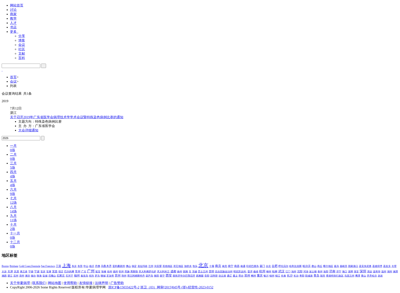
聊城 (103, 275)
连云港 (222, 275)
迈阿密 (214, 275)
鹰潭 (357, 275)
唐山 (313, 266)
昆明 (211, 271)
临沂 (91, 266)
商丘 (319, 266)
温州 (383, 271)
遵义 (235, 275)
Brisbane (14, 266)
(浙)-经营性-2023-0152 (197, 287)
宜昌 (55, 271)
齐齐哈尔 (372, 275)
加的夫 (188, 266)
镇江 (277, 275)
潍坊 (27, 275)
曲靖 (255, 271)
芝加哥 (110, 275)
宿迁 (60, 271)
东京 (74, 266)
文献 (21, 53)
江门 (287, 271)
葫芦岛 (149, 275)
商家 (13, 14)
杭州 (262, 271)
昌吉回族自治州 (223, 271)
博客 (21, 40)
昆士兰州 (203, 271)
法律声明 (101, 283)
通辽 (229, 275)
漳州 (21, 275)
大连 (4, 271)
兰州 (150, 266)
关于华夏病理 (20, 283)
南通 (242, 266)
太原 (16, 271)
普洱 (250, 271)
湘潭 (395, 271)
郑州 (247, 275)
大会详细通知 (28, 130)
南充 (224, 266)
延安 (97, 271)
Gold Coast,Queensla (29, 266)
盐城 (45, 275)
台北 (268, 266)
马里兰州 (349, 275)
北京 (203, 265)
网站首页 (16, 5)
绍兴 (91, 275)
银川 (266, 275)
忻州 (121, 271)
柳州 (268, 271)
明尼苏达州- (240, 271)
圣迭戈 (387, 266)
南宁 (230, 266)
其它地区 (178, 266)
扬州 (179, 271)
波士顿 (313, 271)
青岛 (316, 275)
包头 (195, 266)
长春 (283, 275)
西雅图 (200, 275)
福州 (77, 275)
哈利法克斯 (295, 266)
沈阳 (299, 271)
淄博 (350, 271)
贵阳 (206, 275)
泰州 (320, 271)
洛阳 (325, 271)
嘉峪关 (343, 266)
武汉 (281, 271)
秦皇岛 (84, 275)
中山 (85, 266)
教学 (13, 18)
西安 (169, 275)
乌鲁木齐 (106, 266)
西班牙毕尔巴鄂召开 (184, 275)
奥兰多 (24, 271)
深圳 (363, 271)
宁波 (37, 271)
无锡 (194, 271)
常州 (77, 271)
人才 (13, 23)
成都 (173, 271)
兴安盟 (158, 266)
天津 (10, 271)
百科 (21, 58)
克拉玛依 (143, 266)
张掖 (103, 271)
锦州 (271, 275)
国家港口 (353, 266)
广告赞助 (117, 283)
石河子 (69, 275)
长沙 (290, 275)
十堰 (211, 266)
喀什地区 (328, 266)
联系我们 (39, 283)
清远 (369, 271)
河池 (305, 271)
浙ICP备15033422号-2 (123, 287)
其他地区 (167, 266)
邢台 (241, 275)
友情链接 (85, 283)
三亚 (58, 266)
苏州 (118, 275)
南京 (218, 266)
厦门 (262, 266)
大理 (393, 266)
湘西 (4, 275)
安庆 (42, 271)
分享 (21, 36)
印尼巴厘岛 (252, 266)
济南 (332, 271)
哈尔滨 (306, 266)
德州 (115, 271)
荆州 (123, 275)
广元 (83, 271)
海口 (344, 271)
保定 (134, 266)
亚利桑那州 (118, 266)
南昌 (237, 266)
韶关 (322, 275)
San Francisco (48, 266)
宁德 (30, 271)
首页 (13, 77)
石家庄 (61, 275)
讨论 (13, 9)
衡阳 (156, 275)
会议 (21, 45)
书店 (13, 27)
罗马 (97, 275)
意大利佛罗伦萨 (147, 271)
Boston (5, 266)
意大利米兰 (163, 271)
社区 (21, 49)
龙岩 (380, 275)
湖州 (389, 271)
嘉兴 (336, 266)
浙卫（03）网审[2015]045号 (160, 287)
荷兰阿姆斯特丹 (136, 275)
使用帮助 (70, 283)
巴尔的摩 (69, 271)
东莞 (80, 266)
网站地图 (54, 283)
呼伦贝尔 (283, 266)
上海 (66, 265)
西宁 (162, 275)
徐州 (109, 271)
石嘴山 (52, 275)
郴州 (253, 275)
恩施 (127, 271)
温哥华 (376, 271)
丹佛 (97, 266)
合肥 (275, 266)
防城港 (309, 275)
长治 (296, 275)
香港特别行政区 (335, 275)
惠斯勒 (134, 271)
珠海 (39, 275)
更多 (14, 31)
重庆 (260, 275)
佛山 (128, 266)
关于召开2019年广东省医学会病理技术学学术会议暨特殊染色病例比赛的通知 (66, 117)
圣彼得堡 (377, 266)
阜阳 (301, 275)
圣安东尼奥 (365, 266)
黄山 (363, 275)
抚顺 (185, 271)
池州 (293, 271)
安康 (48, 271)
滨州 (15, 275)
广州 (91, 271)
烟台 (33, 275)
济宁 (338, 271)
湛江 (10, 275)
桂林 (275, 271)
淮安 (356, 271)
